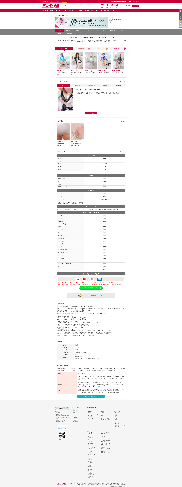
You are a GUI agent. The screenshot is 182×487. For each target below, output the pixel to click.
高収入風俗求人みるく (105, 452)
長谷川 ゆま (61, 71)
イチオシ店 (103, 412)
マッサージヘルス (91, 448)
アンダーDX (58, 1)
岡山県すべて (117, 416)
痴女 (88, 470)
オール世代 (90, 473)
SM (88, 444)
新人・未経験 (107, 10)
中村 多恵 (101, 71)
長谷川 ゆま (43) (75, 145)
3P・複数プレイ (91, 474)
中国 (62, 5)
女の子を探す (61, 10)
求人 (104, 30)
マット (89, 458)
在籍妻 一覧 (68, 30)
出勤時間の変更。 (61, 143)
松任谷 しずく (89, 71)
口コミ (92, 10)
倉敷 (102, 415)
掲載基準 (103, 447)
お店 (102, 7)
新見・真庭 (117, 423)
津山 (116, 420)
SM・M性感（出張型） (105, 419)
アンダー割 (112, 7)
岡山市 (102, 414)
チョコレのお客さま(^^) (76, 143)
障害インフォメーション (106, 443)
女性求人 (52, 1)
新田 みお (74, 71)
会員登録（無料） (127, 5)
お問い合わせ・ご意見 (105, 448)
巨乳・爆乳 (90, 462)
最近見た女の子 (122, 1)
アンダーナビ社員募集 (105, 440)
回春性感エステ (90, 472)
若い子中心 (90, 466)
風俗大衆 (65, 1)
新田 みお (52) (61, 145)
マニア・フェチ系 (91, 459)
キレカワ (89, 477)
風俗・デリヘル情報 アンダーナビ (121, 486)
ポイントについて (104, 444)
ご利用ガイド (103, 436)
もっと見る (123, 81)
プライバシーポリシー (105, 434)
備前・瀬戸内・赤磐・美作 (120, 425)
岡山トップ (45, 10)
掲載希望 (103, 450)
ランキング (117, 7)
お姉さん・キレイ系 (91, 454)
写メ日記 (87, 10)
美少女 (89, 452)
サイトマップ (103, 433)
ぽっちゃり (90, 441)
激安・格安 (90, 461)
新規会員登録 (103, 441)
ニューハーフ (90, 463)
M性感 (89, 445)
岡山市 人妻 (90, 415)
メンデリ (89, 478)
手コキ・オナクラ (91, 456)
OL (88, 455)
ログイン (136, 5)
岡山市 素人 (90, 416)
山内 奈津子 (116, 71)
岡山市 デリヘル (91, 412)
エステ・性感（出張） (105, 418)
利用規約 (103, 451)
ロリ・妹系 (90, 451)
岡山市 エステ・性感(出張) (93, 414)
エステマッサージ (91, 450)
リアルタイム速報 (78, 10)
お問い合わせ (136, 1)
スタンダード (90, 437)
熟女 (88, 440)
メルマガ (60, 33)
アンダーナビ (46, 1)
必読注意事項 (69, 33)
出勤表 (77, 30)
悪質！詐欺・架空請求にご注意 (107, 445)
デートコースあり (91, 476)
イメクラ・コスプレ (91, 447)
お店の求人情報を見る (91, 396)
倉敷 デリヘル (90, 418)
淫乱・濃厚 (90, 469)
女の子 (107, 7)
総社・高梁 (117, 422)
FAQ (102, 437)
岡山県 (65, 5)
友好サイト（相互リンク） (106, 439)
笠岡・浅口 (117, 426)
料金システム (113, 30)
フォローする (62, 426)
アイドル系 (90, 465)
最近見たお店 (114, 1)
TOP (60, 30)
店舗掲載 (130, 1)
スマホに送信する (62, 428)
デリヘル (103, 416)
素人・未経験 (90, 443)
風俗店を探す (52, 10)
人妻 (88, 439)
